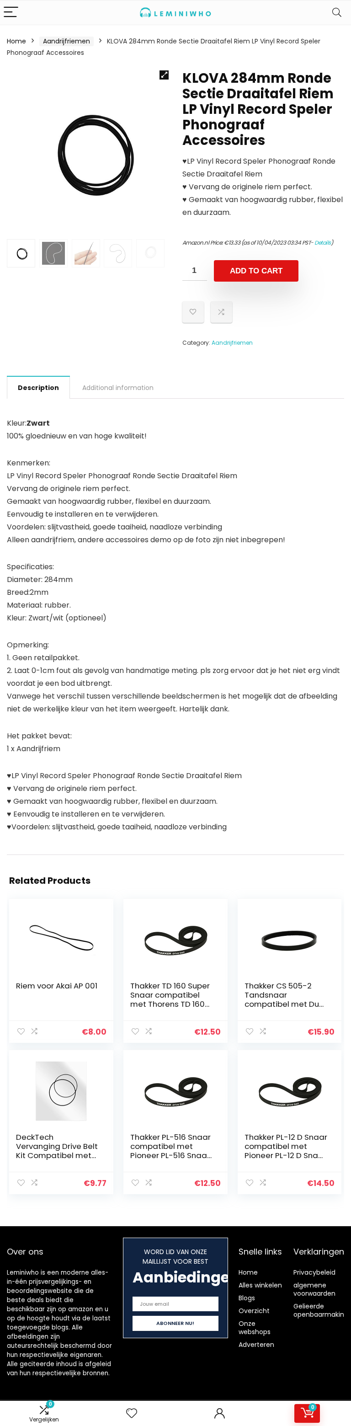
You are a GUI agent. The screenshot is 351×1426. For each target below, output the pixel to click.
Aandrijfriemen (66, 41)
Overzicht (254, 1310)
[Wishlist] (131, 1413)
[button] (164, 75)
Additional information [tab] (118, 387)
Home (16, 41)
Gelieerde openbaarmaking (320, 1310)
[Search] (337, 12)
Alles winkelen (260, 1285)
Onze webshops (255, 1327)
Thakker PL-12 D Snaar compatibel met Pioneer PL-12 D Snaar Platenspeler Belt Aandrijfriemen (286, 1155)
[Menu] (11, 12)
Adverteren (256, 1344)
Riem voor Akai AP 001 (56, 985)
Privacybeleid (314, 1272)
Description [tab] (38, 387)
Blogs (247, 1298)
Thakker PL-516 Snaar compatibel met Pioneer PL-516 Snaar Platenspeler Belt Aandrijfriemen (170, 1155)
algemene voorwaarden (314, 1289)
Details (322, 242)
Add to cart (256, 271)
